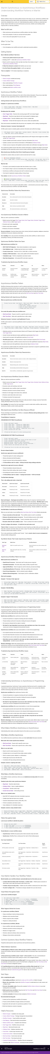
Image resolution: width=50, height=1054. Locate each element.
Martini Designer (7, 78)
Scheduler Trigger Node (39, 220)
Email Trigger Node (29, 220)
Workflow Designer (18, 83)
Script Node (30, 337)
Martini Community (32, 994)
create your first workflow (27, 980)
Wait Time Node (39, 293)
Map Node (5, 116)
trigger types (17, 222)
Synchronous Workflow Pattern (23, 59)
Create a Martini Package (8, 80)
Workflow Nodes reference (33, 986)
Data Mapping (17, 85)
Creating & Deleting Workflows (10, 1040)
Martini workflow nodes (15, 87)
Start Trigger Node (7, 114)
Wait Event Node (30, 293)
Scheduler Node (37, 382)
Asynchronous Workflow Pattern (10, 63)
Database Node (7, 118)
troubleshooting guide (17, 969)
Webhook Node (6, 222)
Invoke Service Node (8, 790)
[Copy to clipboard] (47, 107)
